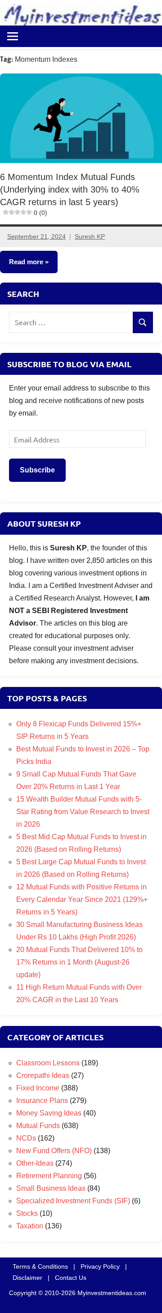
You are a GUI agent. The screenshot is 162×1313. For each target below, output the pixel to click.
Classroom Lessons (48, 1063)
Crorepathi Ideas (42, 1075)
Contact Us (70, 1277)
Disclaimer (27, 1277)
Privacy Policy (100, 1266)
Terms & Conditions (40, 1266)
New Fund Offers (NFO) (54, 1150)
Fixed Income (37, 1088)
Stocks (27, 1213)
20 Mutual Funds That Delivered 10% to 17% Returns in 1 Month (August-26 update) (79, 962)
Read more (26, 262)
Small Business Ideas (51, 1188)
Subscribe (37, 470)
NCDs (26, 1138)
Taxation (29, 1226)
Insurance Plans (42, 1100)
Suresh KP (90, 236)
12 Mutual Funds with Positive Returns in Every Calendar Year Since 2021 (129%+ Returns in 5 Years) (82, 899)
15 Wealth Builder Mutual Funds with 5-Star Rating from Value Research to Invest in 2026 (82, 811)
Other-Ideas (35, 1163)
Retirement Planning (49, 1176)
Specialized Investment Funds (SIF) (73, 1201)
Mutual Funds (38, 1125)
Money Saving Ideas (48, 1113)
